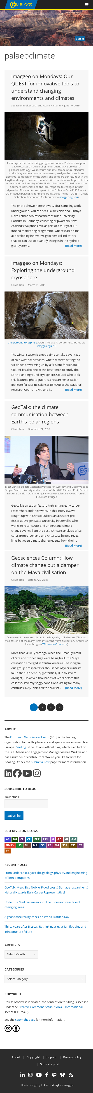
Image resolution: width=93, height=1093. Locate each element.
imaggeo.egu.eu (68, 197)
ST (80, 845)
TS (7, 851)
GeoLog (21, 747)
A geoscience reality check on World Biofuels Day (37, 917)
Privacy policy (72, 1057)
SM (57, 845)
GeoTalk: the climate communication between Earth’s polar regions (40, 414)
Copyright (33, 1057)
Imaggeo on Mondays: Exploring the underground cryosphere (42, 270)
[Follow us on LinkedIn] (8, 773)
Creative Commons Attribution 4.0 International (51, 1007)
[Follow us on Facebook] (17, 773)
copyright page (25, 1020)
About (16, 1057)
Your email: (12, 797)
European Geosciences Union (29, 737)
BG (15, 839)
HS (19, 845)
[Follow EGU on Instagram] (30, 1074)
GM (73, 839)
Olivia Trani (18, 285)
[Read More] (73, 246)
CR (29, 839)
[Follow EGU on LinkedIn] (22, 1074)
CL (22, 839)
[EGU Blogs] (21, 8)
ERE (37, 839)
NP (35, 845)
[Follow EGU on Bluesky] (62, 1074)
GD (59, 839)
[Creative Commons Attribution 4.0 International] (8, 1031)
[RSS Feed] (71, 1074)
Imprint (51, 1057)
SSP (64, 845)
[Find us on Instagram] (37, 773)
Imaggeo (69, 1085)
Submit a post (49, 1064)
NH (27, 845)
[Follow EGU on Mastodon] (54, 1074)
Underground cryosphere (22, 342)
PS (49, 845)
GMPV (10, 845)
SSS (73, 845)
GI (66, 839)
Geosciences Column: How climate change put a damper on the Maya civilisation (45, 565)
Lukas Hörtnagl (50, 1085)
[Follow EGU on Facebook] (47, 1074)
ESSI (46, 839)
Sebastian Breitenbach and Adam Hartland (36, 105)
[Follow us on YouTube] (27, 773)
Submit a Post (40, 762)
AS (7, 839)
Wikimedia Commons (54, 644)
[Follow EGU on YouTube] (39, 1074)
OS (42, 845)
